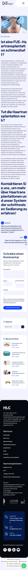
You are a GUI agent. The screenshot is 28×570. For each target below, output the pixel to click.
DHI (4, 470)
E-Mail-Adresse (19, 281)
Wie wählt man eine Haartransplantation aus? (18, 363)
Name (5, 281)
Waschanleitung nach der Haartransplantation (18, 344)
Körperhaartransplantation (11, 477)
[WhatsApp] (23, 565)
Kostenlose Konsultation (11, 457)
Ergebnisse (6, 448)
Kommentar (7, 269)
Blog (4, 451)
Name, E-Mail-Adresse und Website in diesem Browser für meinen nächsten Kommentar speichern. (14, 301)
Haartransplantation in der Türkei (18, 353)
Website (5, 290)
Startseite (6, 435)
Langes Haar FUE (8, 474)
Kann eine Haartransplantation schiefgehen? (18, 372)
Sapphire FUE (7, 467)
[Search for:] (14, 327)
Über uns (6, 438)
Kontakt (5, 454)
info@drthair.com (15, 529)
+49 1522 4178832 (15, 535)
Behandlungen (7, 441)
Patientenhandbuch (9, 444)
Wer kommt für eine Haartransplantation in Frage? (18, 382)
